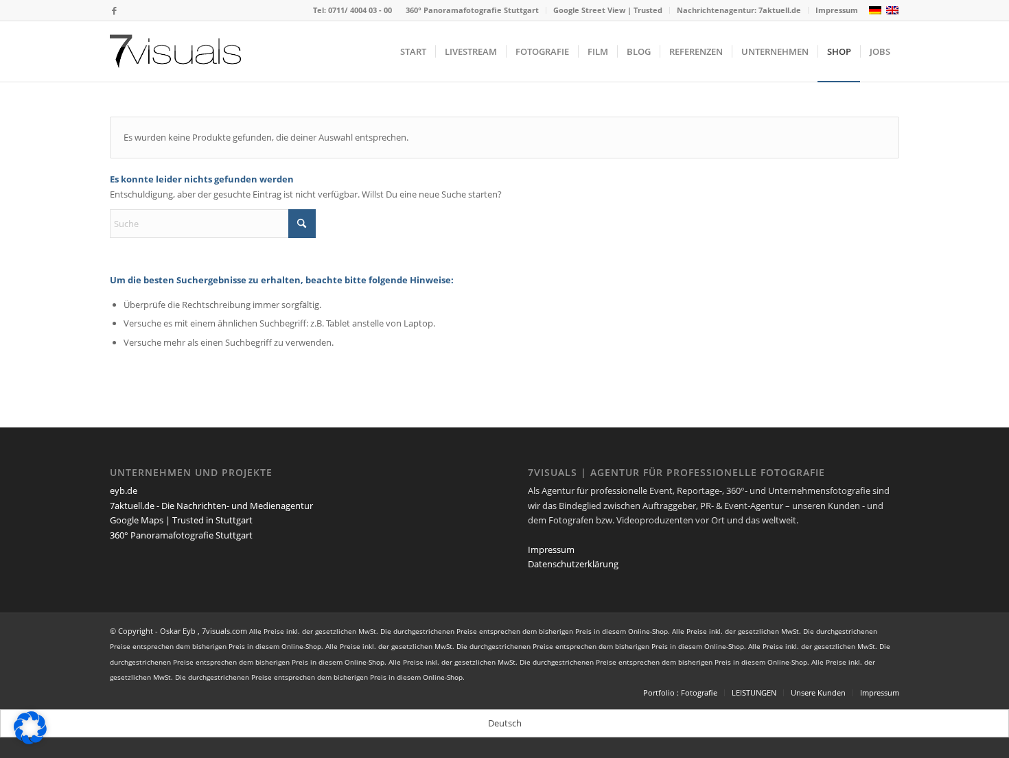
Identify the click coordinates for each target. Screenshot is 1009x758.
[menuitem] (472, 10)
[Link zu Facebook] (114, 10)
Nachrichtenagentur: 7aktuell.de (739, 10)
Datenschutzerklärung (573, 564)
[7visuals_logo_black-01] (175, 51)
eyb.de (123, 490)
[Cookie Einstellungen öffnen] (30, 741)
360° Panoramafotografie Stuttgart (472, 10)
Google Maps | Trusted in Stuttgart (181, 520)
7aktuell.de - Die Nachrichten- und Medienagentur (211, 505)
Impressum (836, 10)
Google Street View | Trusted (607, 10)
